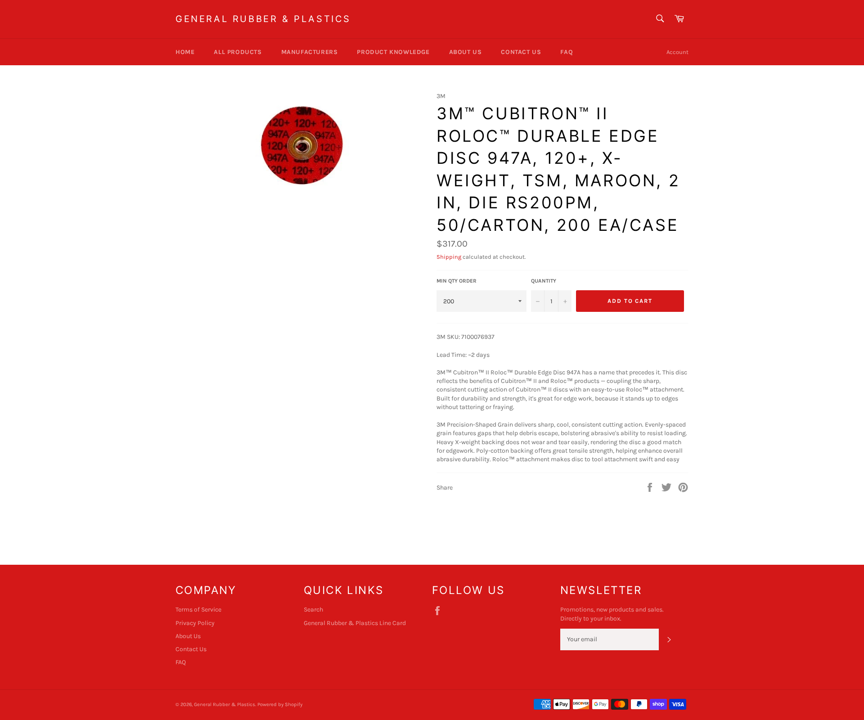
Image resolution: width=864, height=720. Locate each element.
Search (313, 609)
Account (677, 52)
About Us (465, 52)
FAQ (566, 52)
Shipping (448, 256)
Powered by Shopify (279, 704)
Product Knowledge (393, 52)
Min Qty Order (456, 281)
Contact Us (521, 52)
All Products (237, 52)
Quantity (543, 281)
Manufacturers (309, 52)
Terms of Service (198, 609)
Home (185, 52)
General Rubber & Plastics (263, 19)
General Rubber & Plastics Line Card (355, 623)
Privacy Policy (195, 623)
